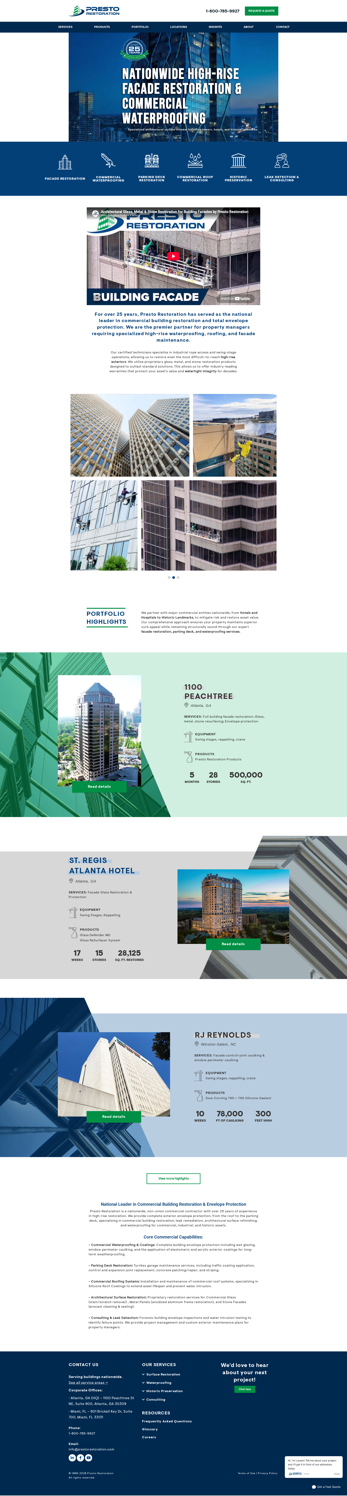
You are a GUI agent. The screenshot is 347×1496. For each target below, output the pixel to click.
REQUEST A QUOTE (262, 11)
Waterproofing (159, 1383)
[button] (173, 1375)
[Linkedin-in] (72, 1458)
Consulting (155, 1400)
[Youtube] (88, 1458)
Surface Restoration (163, 1375)
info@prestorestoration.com (91, 1450)
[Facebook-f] (80, 1458)
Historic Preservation (164, 1392)
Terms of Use (247, 1474)
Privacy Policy (268, 1474)
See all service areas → (88, 1383)
